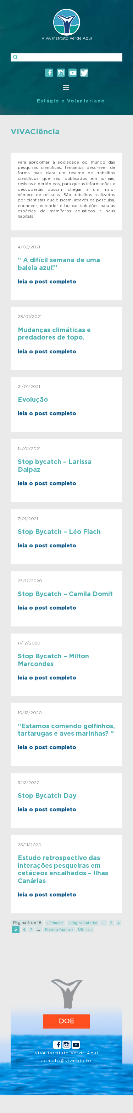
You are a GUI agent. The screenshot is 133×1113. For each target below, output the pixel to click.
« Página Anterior (82, 923)
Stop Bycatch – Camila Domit (65, 594)
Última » (85, 929)
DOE (66, 1021)
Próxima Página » (59, 929)
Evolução (33, 400)
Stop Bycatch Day (47, 796)
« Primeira (54, 923)
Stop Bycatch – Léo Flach (59, 532)
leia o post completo (47, 281)
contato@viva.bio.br (66, 1061)
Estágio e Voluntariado (71, 101)
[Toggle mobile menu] (66, 87)
